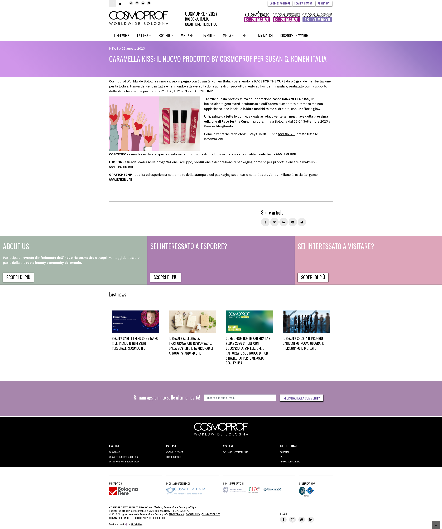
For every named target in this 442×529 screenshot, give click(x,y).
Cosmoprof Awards (294, 35)
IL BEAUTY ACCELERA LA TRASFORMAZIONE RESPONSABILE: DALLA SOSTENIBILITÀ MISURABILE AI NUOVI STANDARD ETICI (191, 346)
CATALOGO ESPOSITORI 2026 (235, 452)
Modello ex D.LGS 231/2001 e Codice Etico (145, 518)
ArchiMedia (136, 524)
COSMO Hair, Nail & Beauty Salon (124, 461)
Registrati (324, 3)
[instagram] (137, 3)
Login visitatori (303, 3)
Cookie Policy (193, 514)
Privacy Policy (176, 514)
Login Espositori (280, 3)
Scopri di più (18, 277)
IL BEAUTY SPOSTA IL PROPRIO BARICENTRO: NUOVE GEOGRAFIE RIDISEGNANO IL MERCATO (303, 343)
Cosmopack (114, 452)
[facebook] (131, 3)
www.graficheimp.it (120, 179)
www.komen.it (286, 134)
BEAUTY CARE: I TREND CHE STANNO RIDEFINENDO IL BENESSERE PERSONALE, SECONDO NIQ (135, 343)
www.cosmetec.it (286, 154)
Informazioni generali (290, 461)
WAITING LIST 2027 (174, 452)
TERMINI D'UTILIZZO (211, 514)
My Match (265, 35)
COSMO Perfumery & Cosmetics (123, 456)
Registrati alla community (302, 398)
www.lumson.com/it (121, 167)
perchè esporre (173, 456)
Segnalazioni (115, 518)
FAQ (281, 456)
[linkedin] (149, 3)
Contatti (284, 452)
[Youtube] (143, 3)
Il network (121, 35)
